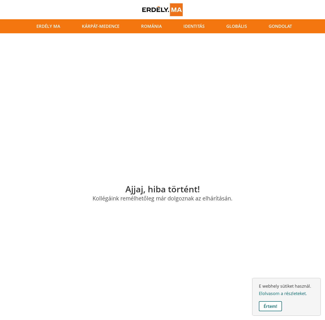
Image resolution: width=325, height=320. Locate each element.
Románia (151, 26)
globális (236, 26)
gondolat (280, 26)
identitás (194, 26)
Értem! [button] (270, 306)
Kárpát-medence (100, 26)
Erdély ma (48, 26)
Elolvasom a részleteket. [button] (283, 293)
